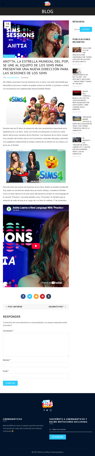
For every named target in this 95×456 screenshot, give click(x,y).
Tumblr (48, 296)
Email (36, 296)
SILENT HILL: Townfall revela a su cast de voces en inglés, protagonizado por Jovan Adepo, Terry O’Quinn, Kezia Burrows (82, 100)
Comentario (8, 331)
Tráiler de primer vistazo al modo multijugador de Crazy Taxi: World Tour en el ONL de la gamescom (82, 123)
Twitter (29, 296)
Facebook (23, 296)
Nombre (7, 360)
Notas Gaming (9, 56)
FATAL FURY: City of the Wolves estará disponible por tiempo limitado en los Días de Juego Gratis (82, 55)
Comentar (24, 78)
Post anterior (15, 307)
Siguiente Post (56, 307)
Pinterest (42, 296)
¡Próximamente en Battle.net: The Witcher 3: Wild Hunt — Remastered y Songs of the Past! (82, 79)
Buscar (85, 29)
